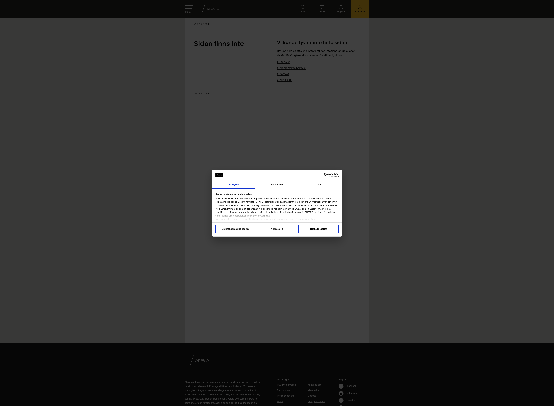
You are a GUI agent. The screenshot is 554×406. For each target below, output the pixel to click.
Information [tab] (277, 184)
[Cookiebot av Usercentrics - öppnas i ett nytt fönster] (326, 175)
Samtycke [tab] (234, 184)
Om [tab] (320, 184)
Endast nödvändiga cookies (235, 229)
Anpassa (275, 229)
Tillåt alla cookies (318, 229)
